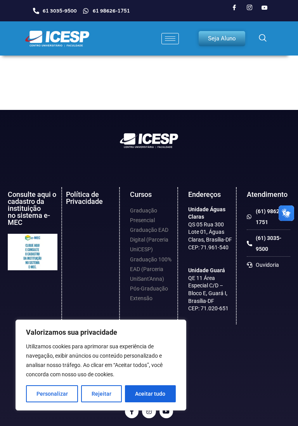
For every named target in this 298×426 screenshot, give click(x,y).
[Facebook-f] (132, 411)
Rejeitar (101, 394)
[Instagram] (249, 8)
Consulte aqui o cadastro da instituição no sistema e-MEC (32, 208)
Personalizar (52, 394)
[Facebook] (234, 8)
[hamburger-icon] (170, 38)
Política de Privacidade (84, 197)
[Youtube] (264, 8)
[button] (262, 38)
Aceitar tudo (150, 394)
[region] (101, 365)
